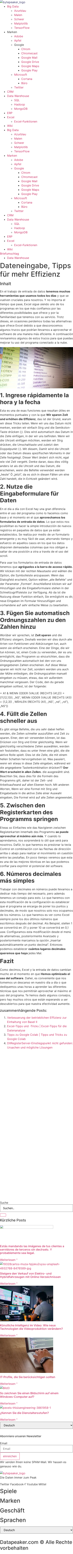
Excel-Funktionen (25, 121)
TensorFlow (22, 27)
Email (3, 1443)
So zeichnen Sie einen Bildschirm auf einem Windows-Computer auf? (29, 1394)
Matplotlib (21, 23)
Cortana (26, 79)
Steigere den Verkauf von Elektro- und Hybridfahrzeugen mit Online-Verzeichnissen (30, 1275)
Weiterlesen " (8, 1260)
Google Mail (29, 57)
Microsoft (20, 74)
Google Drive (30, 62)
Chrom (25, 49)
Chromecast (29, 53)
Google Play (29, 70)
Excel (10, 117)
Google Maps (30, 66)
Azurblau (20, 10)
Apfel (17, 40)
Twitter (19, 87)
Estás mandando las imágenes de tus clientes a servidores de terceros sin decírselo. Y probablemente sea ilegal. (32, 1249)
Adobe (18, 36)
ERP (9, 113)
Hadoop (19, 104)
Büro (24, 83)
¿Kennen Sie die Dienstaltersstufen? (24, 1413)
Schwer (19, 19)
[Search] (3, 1215)
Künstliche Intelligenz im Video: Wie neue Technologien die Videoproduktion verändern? (31, 1327)
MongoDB (20, 108)
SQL (17, 100)
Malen (18, 15)
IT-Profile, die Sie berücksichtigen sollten (27, 1377)
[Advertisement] (36, 1090)
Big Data (13, 6)
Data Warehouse (18, 96)
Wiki (10, 125)
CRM (10, 91)
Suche (4, 1202)
